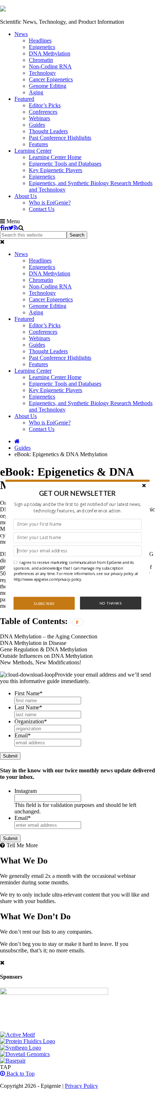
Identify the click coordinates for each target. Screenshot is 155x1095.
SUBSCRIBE (44, 603)
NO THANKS (110, 603)
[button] (77, 493)
